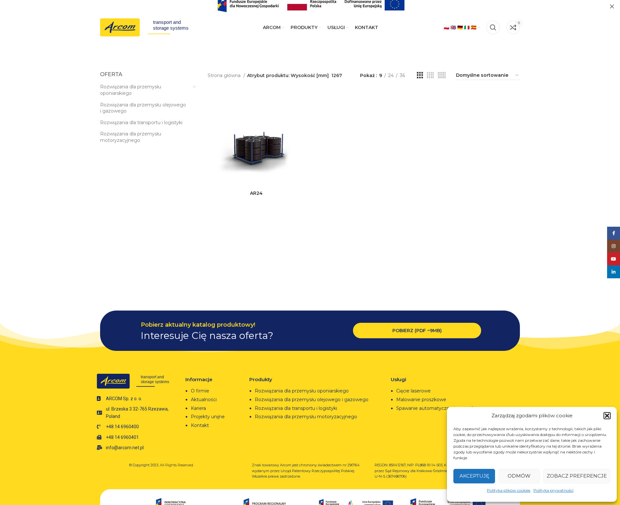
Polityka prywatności (553, 490)
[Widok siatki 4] (430, 75)
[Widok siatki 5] (442, 75)
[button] (607, 415)
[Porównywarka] (300, 100)
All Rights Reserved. (177, 465)
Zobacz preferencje (577, 476)
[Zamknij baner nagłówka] (612, 6)
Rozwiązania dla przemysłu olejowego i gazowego (143, 108)
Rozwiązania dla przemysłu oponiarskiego (130, 90)
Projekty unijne (208, 417)
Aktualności (204, 399)
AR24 (256, 193)
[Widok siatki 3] (420, 75)
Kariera (198, 408)
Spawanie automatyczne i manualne (437, 408)
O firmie (200, 391)
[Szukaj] (493, 27)
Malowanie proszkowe (421, 399)
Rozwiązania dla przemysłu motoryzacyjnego (130, 137)
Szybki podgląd (300, 114)
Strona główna (225, 75)
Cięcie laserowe (414, 391)
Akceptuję (474, 476)
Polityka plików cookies (508, 490)
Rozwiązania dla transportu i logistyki (141, 122)
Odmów (519, 476)
